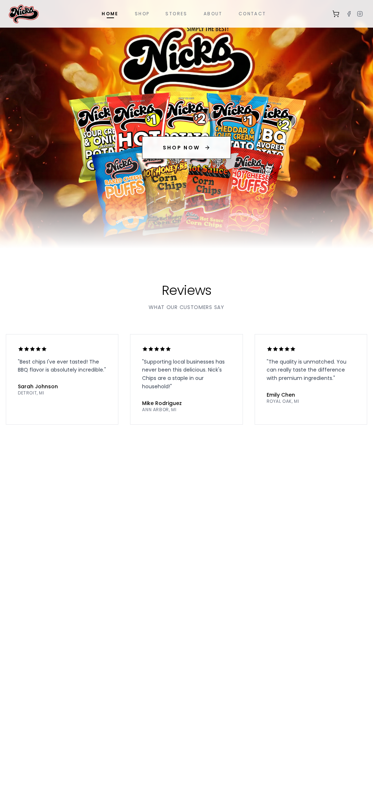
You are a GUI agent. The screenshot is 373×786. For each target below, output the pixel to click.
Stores (176, 14)
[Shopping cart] (335, 13)
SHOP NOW (181, 147)
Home (110, 14)
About (213, 14)
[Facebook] (349, 13)
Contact (252, 14)
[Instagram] (360, 13)
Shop (142, 14)
